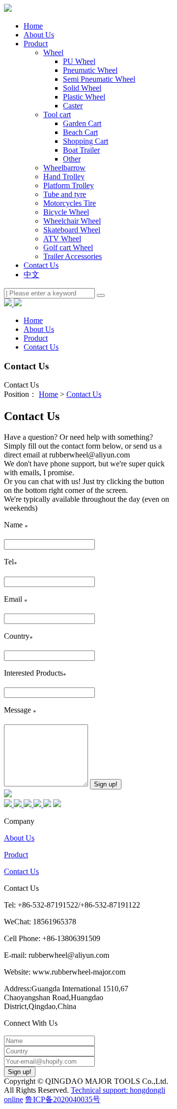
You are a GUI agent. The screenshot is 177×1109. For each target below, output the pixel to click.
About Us (19, 838)
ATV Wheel (62, 238)
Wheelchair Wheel (72, 221)
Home (33, 26)
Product (16, 854)
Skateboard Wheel (71, 230)
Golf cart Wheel (68, 247)
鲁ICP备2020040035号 (62, 1099)
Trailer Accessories (72, 256)
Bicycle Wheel (66, 212)
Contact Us (83, 394)
